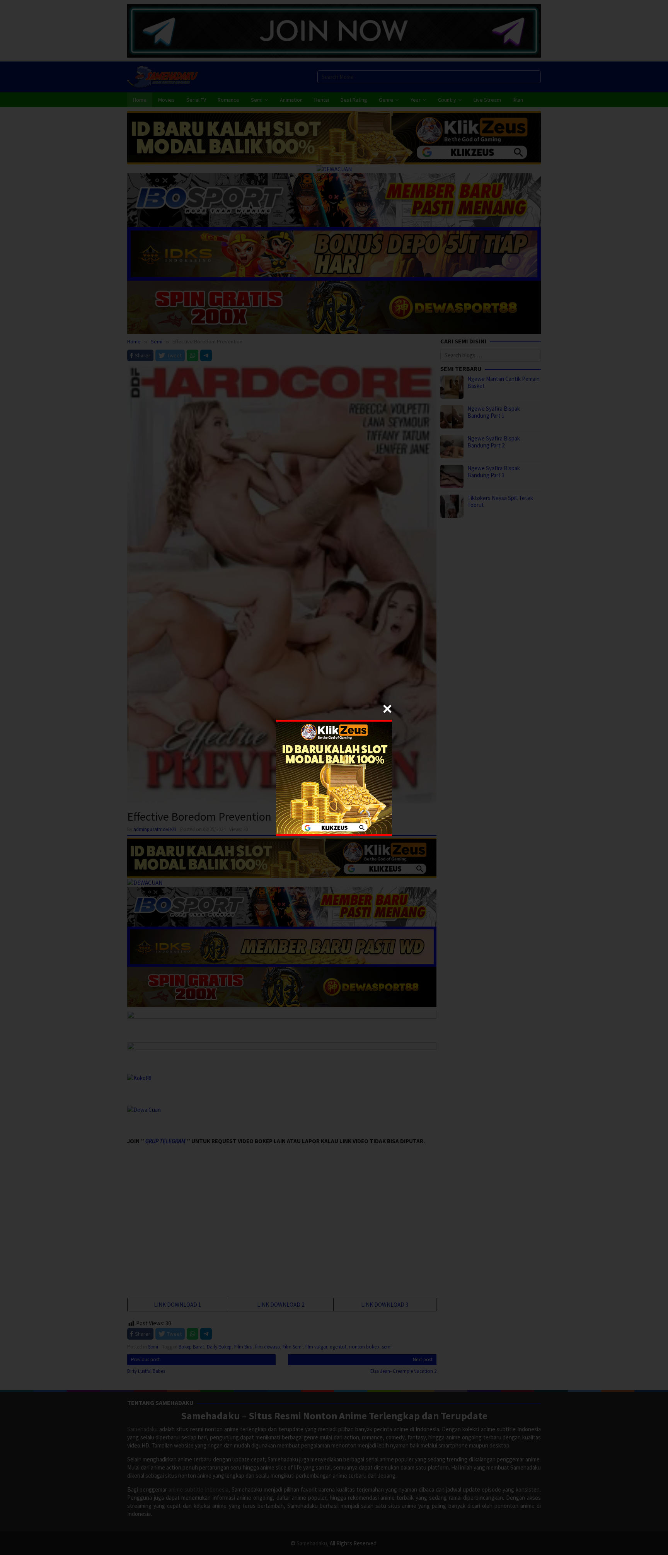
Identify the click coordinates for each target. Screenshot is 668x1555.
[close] (387, 708)
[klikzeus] (334, 776)
